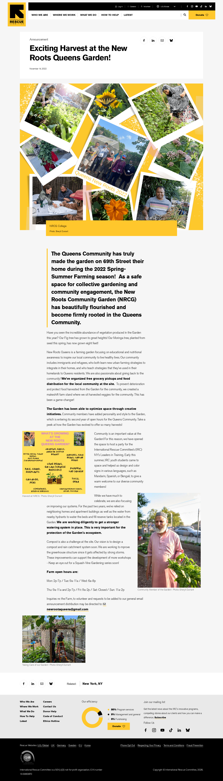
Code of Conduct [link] (53, 716)
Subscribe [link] (160, 717)
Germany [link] (61, 745)
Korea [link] (87, 745)
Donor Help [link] (49, 711)
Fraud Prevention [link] (195, 745)
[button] (202, 14)
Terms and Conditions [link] (174, 745)
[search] (185, 14)
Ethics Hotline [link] (51, 721)
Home (17, 14)
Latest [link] (23, 721)
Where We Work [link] (29, 706)
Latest (128, 14)
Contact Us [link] (49, 706)
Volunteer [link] (147, 6)
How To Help (110, 14)
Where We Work (64, 14)
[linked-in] (206, 6)
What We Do (88, 14)
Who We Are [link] (27, 701)
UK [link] (53, 745)
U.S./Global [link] (43, 745)
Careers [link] (133, 6)
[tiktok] (201, 6)
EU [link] (80, 745)
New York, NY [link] (93, 684)
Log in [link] (120, 6)
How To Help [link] (27, 716)
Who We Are (40, 14)
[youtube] (197, 6)
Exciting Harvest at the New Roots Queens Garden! (78, 52)
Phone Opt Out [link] (127, 745)
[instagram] (192, 6)
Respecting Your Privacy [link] (149, 745)
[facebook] (187, 6)
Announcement (39, 39)
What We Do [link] (27, 711)
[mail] (162, 40)
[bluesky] (210, 6)
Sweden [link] (72, 745)
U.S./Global (165, 6)
